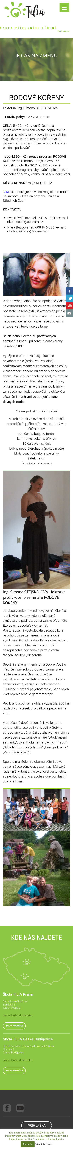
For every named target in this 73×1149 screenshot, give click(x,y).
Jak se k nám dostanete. (17, 1015)
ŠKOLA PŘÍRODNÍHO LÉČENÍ (28, 28)
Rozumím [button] (27, 1144)
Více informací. (44, 1144)
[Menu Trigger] (64, 7)
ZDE (6, 192)
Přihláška (63, 31)
